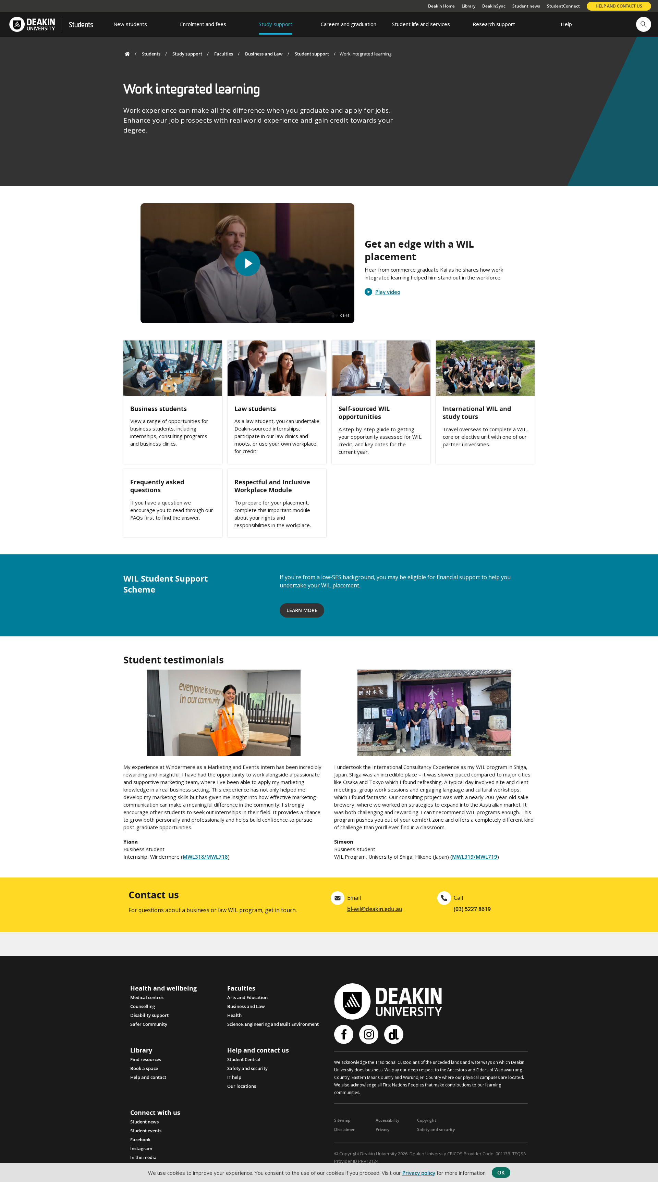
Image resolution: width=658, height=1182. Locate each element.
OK (501, 1172)
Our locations (241, 1086)
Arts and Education (247, 997)
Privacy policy (418, 1172)
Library (468, 6)
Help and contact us (619, 6)
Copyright (426, 1120)
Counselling (142, 1006)
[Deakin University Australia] (32, 24)
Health (234, 1015)
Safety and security (247, 1068)
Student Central (243, 1059)
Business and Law (264, 54)
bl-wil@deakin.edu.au (374, 909)
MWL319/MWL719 (474, 856)
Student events (145, 1131)
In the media (143, 1157)
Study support (187, 54)
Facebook (140, 1139)
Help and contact (148, 1077)
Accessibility (387, 1120)
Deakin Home (441, 6)
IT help (234, 1077)
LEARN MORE (302, 610)
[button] (643, 24)
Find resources (145, 1059)
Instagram (141, 1148)
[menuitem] (130, 24)
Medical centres (146, 997)
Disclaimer (344, 1129)
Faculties (223, 54)
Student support (312, 54)
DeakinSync (493, 6)
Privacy (382, 1129)
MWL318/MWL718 (205, 856)
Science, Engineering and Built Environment (273, 1024)
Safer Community (148, 1024)
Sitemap (342, 1120)
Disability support (149, 1015)
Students (81, 25)
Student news (526, 6)
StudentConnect (563, 6)
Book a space (144, 1068)
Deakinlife (394, 1034)
